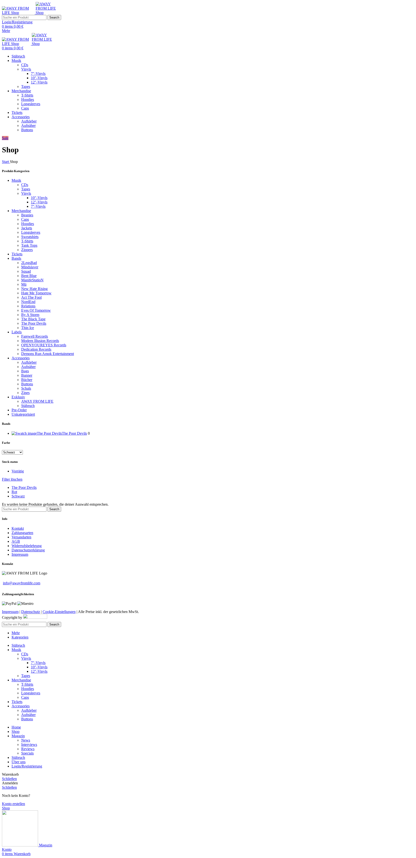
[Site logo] (19, 13)
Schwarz (18, 496)
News (25, 740)
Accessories (21, 358)
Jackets (26, 228)
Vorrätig (18, 471)
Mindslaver (29, 267)
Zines (25, 393)
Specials (27, 753)
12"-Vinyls (39, 202)
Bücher (26, 380)
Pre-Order (19, 410)
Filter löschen (12, 479)
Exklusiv (18, 397)
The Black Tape (33, 319)
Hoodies (27, 99)
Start (6, 162)
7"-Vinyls (38, 206)
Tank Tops (29, 245)
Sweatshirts (30, 237)
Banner (26, 375)
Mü (23, 284)
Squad (26, 271)
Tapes (25, 86)
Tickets (17, 254)
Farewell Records (34, 336)
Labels (17, 332)
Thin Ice (27, 328)
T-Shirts (27, 95)
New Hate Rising (34, 289)
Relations (28, 306)
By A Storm (30, 315)
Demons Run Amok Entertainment (47, 354)
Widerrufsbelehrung (27, 546)
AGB (16, 541)
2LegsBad (29, 263)
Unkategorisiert (23, 414)
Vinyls (26, 69)
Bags (25, 371)
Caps (25, 108)
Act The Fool (31, 297)
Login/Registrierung (27, 766)
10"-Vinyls (39, 198)
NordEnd (28, 302)
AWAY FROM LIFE (37, 401)
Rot (14, 492)
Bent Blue (29, 276)
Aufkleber (29, 121)
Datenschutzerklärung (28, 550)
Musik (16, 180)
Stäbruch (28, 406)
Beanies (27, 215)
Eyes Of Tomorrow (36, 310)
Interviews (29, 744)
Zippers (27, 250)
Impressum (20, 554)
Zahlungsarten (22, 533)
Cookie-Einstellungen (59, 612)
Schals (26, 388)
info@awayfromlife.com (21, 583)
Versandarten (21, 537)
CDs (24, 65)
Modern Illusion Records (40, 341)
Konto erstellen (13, 804)
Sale (5, 138)
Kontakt (18, 528)
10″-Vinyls (39, 78)
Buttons (27, 130)
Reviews (27, 749)
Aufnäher (28, 125)
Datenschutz (30, 612)
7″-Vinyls (38, 73)
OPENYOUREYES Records (43, 345)
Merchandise (21, 211)
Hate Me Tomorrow (36, 293)
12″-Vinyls (39, 82)
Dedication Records (36, 349)
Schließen (9, 779)
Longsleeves (30, 104)
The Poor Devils (33, 323)
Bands (16, 258)
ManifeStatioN (32, 280)
